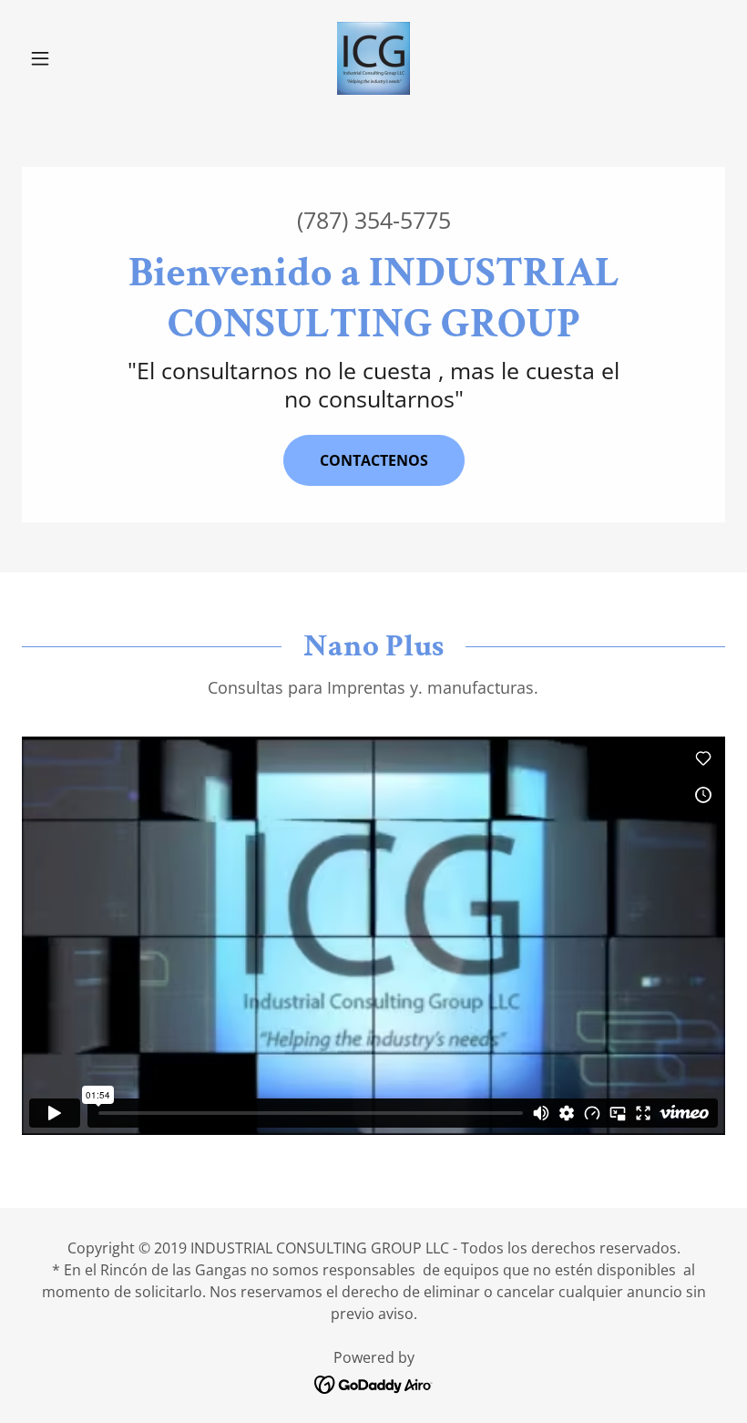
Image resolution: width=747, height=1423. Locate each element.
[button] (75, 58)
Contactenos (374, 460)
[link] (373, 58)
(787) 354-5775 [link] (374, 219)
